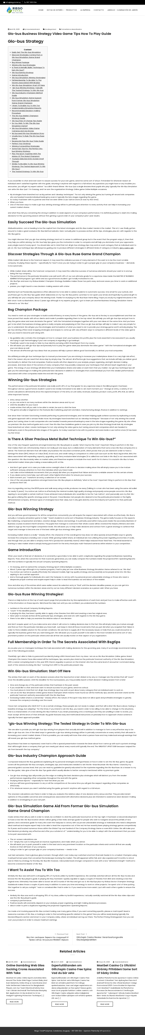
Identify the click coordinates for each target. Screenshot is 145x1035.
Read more (14, 1002)
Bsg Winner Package (20, 62)
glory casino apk (126, 248)
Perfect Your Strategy (21, 143)
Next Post (80, 934)
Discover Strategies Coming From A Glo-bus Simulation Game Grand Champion (27, 57)
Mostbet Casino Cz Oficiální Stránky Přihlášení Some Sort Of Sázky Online (117, 969)
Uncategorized (50, 29)
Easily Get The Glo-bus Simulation (26, 52)
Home (41, 10)
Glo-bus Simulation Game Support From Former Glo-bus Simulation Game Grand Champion (27, 100)
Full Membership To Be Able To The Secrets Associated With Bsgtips (26, 81)
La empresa (85, 10)
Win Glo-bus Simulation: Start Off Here (28, 85)
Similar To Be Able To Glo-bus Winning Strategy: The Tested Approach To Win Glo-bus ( (28, 166)
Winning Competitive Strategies (26, 146)
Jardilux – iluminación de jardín (122, 10)
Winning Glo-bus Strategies (24, 65)
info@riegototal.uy (13, 2)
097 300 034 (31, 2)
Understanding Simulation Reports (26, 108)
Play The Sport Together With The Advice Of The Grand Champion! (26, 154)
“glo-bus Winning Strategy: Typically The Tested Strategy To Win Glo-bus (28, 89)
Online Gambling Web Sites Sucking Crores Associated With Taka (25, 969)
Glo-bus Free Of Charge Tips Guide (27, 121)
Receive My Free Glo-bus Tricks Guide (28, 141)
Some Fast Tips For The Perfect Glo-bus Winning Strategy (27, 149)
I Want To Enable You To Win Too (26, 105)
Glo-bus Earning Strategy (23, 72)
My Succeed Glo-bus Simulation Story (28, 133)
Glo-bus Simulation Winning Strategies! (29, 77)
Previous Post (62, 934)
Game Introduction (20, 75)
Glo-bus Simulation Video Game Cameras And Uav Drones (26, 129)
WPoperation (105, 1031)
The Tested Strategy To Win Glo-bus (28, 171)
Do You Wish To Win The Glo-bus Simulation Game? (26, 124)
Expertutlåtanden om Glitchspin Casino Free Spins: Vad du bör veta (72, 969)
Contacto (99, 10)
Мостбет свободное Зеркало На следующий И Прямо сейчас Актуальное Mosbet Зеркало (47, 938)
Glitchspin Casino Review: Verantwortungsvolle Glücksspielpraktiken (99, 938)
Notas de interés (55, 10)
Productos (71, 10)
